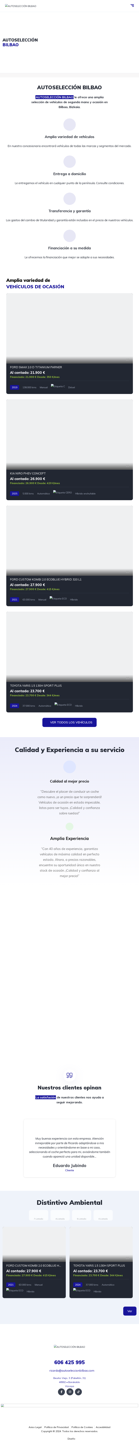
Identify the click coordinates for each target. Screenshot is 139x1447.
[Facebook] (61, 1391)
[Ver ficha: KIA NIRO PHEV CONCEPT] (69, 449)
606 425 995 (69, 1362)
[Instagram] (69, 1391)
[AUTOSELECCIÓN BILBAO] (20, 6)
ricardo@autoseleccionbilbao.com (71, 1370)
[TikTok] (78, 1391)
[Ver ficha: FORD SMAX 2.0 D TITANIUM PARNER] (69, 343)
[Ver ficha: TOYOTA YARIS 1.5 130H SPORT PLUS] (69, 662)
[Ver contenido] (69, 42)
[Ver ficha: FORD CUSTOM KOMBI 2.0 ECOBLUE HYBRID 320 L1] (69, 556)
